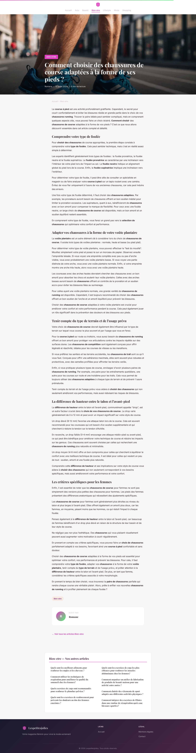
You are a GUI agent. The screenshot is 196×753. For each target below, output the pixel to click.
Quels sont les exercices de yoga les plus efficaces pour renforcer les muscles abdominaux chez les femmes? (120, 670)
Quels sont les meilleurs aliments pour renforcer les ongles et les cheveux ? (69, 669)
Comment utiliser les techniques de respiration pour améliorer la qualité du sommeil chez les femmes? (69, 679)
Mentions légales (146, 732)
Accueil (68, 10)
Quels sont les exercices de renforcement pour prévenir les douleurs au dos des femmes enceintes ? (72, 700)
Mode (116, 10)
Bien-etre (96, 10)
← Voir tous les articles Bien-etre (68, 634)
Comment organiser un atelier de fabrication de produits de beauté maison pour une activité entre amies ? (122, 682)
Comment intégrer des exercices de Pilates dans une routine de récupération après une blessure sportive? (122, 703)
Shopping (126, 10)
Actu (77, 10)
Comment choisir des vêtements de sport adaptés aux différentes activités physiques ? (122, 692)
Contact (142, 736)
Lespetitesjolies (38, 728)
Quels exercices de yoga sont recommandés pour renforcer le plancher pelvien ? (71, 690)
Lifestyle (107, 10)
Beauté (85, 10)
